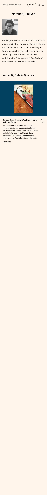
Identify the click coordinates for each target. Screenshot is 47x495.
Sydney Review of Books (12, 5)
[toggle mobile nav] (43, 5)
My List (31, 5)
